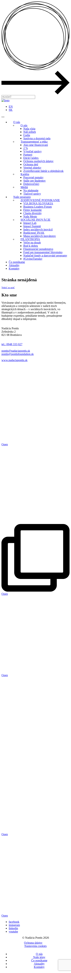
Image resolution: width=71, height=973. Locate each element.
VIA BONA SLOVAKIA (38, 203)
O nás (16, 122)
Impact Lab (29, 222)
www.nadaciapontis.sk (14, 360)
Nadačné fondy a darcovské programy (45, 255)
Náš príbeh (29, 131)
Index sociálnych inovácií (38, 229)
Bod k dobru (30, 245)
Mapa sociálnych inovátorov (39, 236)
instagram (14, 925)
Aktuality (14, 265)
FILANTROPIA (30, 239)
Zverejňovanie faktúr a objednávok (43, 170)
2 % (25, 148)
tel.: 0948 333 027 (11, 344)
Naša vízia (29, 128)
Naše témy (39, 957)
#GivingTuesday (32, 258)
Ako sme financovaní (35, 144)
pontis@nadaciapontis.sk (15, 350)
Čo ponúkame (17, 262)
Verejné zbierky (32, 167)
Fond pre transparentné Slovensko (42, 252)
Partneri (27, 154)
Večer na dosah (32, 242)
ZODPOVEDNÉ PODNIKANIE (40, 200)
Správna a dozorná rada (36, 138)
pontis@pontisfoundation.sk (17, 354)
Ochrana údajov (33, 942)
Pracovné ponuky (33, 177)
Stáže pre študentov (34, 180)
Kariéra (25, 174)
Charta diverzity (32, 213)
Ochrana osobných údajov (38, 161)
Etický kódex (31, 157)
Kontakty (14, 268)
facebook (14, 921)
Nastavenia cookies (35, 946)
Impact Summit (32, 226)
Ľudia (26, 135)
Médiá (24, 187)
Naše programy (22, 196)
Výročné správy (32, 151)
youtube (13, 931)
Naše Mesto (30, 216)
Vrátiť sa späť (8, 287)
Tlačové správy (32, 193)
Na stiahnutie (30, 190)
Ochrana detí (30, 164)
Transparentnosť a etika (34, 141)
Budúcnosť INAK (33, 232)
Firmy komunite (32, 209)
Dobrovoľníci (31, 183)
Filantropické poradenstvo (38, 249)
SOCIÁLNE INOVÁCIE (35, 219)
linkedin (13, 928)
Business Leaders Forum (37, 206)
